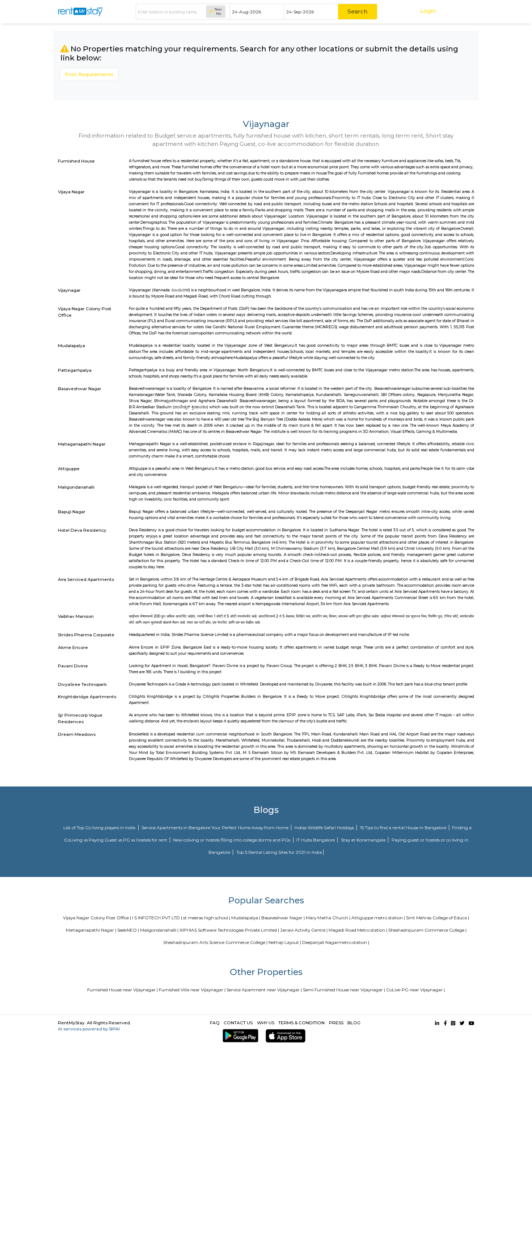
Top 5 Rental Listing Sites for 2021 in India (279, 852)
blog (353, 1022)
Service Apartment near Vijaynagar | (264, 989)
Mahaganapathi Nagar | (91, 930)
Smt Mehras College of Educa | (437, 917)
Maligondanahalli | (159, 930)
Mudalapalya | (245, 917)
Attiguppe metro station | (378, 917)
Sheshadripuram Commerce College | (427, 930)
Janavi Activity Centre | (304, 930)
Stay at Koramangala (364, 840)
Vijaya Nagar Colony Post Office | (97, 917)
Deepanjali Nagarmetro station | (335, 942)
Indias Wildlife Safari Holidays (325, 827)
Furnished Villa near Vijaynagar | (192, 989)
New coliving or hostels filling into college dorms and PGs (232, 840)
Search (357, 11)
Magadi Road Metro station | (358, 930)
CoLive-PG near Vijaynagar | (415, 989)
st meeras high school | (206, 917)
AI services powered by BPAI (89, 1029)
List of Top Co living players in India (99, 827)
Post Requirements (89, 74)
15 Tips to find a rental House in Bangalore (403, 827)
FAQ (215, 1022)
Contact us (238, 1022)
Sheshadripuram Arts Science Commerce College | (215, 942)
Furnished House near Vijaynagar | (122, 989)
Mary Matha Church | (328, 917)
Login (428, 10)
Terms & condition (301, 1022)
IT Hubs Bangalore (316, 840)
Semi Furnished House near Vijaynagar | (344, 989)
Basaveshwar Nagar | (283, 917)
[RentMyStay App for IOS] (284, 1036)
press (336, 1022)
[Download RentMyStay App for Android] (239, 1036)
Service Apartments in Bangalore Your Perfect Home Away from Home (216, 827)
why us (265, 1022)
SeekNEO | (128, 930)
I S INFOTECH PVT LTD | (157, 917)
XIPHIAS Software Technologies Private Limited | (229, 930)
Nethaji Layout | (285, 942)
